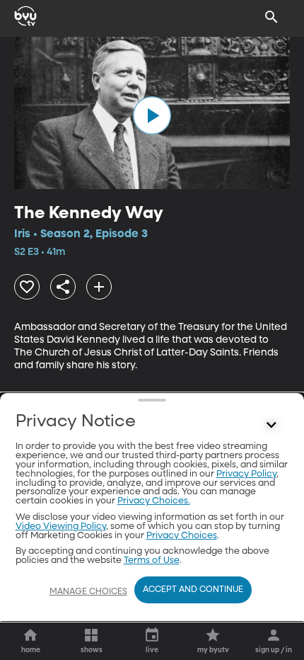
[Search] (271, 17)
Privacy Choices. (153, 501)
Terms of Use (152, 560)
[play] (152, 115)
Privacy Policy (246, 474)
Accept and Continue (193, 590)
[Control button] (271, 425)
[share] (63, 287)
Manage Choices (88, 592)
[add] (99, 287)
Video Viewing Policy (61, 526)
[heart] (27, 287)
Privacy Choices (181, 535)
